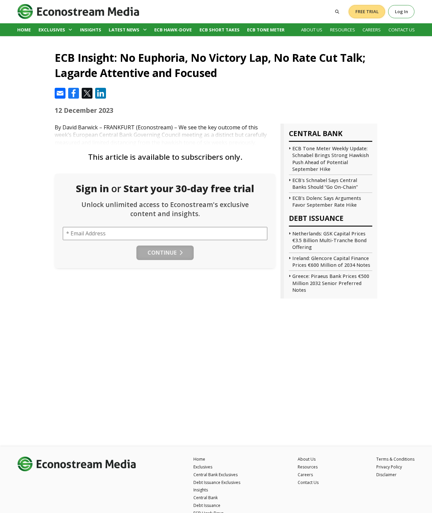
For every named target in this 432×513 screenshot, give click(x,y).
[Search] (337, 11)
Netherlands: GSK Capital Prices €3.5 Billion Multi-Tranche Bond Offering (329, 240)
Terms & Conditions (395, 459)
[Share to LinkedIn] (100, 93)
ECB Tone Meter (266, 30)
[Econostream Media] (78, 11)
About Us (311, 30)
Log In (401, 11)
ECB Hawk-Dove (173, 30)
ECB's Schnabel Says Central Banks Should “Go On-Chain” (325, 183)
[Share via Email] (60, 93)
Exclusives (51, 30)
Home (24, 30)
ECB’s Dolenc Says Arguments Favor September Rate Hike (326, 201)
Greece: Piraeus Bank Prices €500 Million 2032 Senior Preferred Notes (330, 283)
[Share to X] (87, 93)
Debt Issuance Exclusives (216, 482)
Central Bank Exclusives (215, 475)
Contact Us (401, 30)
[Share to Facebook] (73, 93)
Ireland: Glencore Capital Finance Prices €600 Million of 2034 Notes (331, 261)
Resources (342, 30)
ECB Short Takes (219, 30)
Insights (90, 30)
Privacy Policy (389, 467)
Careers (371, 30)
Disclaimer (386, 475)
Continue (162, 252)
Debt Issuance (206, 505)
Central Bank (205, 498)
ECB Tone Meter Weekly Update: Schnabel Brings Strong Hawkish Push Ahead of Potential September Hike (330, 158)
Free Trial (367, 11)
